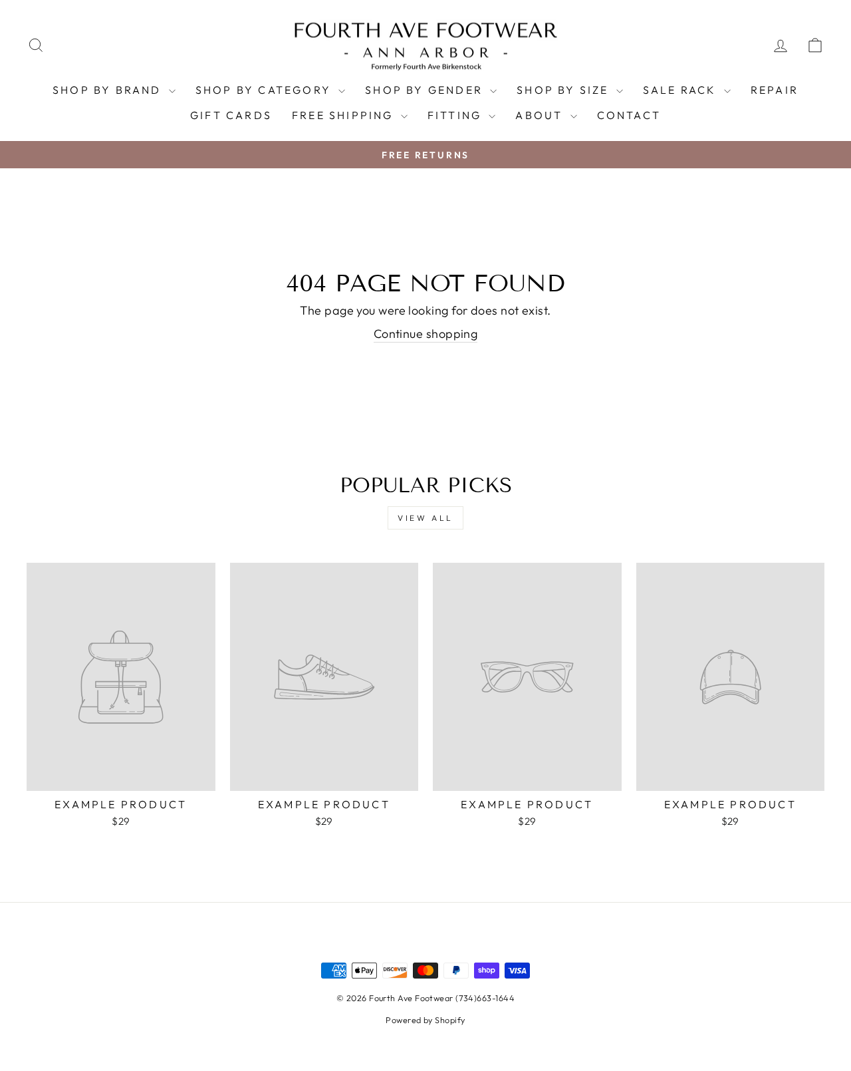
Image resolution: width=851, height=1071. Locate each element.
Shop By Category (265, 89)
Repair (774, 89)
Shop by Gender (426, 89)
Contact (629, 115)
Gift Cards (231, 115)
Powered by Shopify (425, 1019)
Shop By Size (565, 89)
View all (425, 518)
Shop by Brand (109, 89)
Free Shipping (345, 115)
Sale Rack (682, 89)
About (540, 115)
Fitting (456, 115)
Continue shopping (426, 333)
